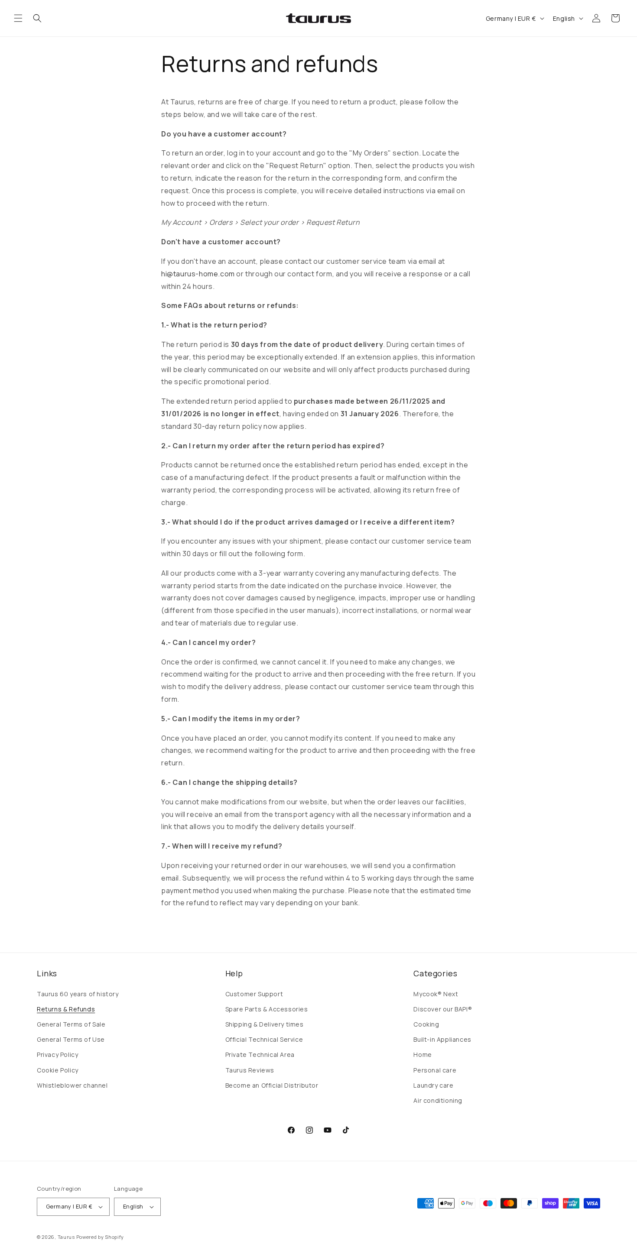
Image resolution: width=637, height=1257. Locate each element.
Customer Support (254, 994)
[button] (18, 18)
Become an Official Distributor (271, 1085)
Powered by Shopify (100, 1237)
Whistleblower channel (72, 1085)
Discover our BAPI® (442, 1009)
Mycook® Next (435, 994)
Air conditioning (437, 1100)
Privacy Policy (57, 1054)
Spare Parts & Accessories (266, 1009)
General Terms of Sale (71, 1024)
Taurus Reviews (249, 1070)
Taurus (66, 1237)
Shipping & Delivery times (264, 1024)
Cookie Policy (57, 1070)
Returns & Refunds (66, 1009)
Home (422, 1054)
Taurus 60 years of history (78, 994)
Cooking (426, 1024)
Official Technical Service (264, 1039)
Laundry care (433, 1085)
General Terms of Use (71, 1039)
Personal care (434, 1070)
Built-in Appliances (442, 1039)
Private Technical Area (260, 1054)
